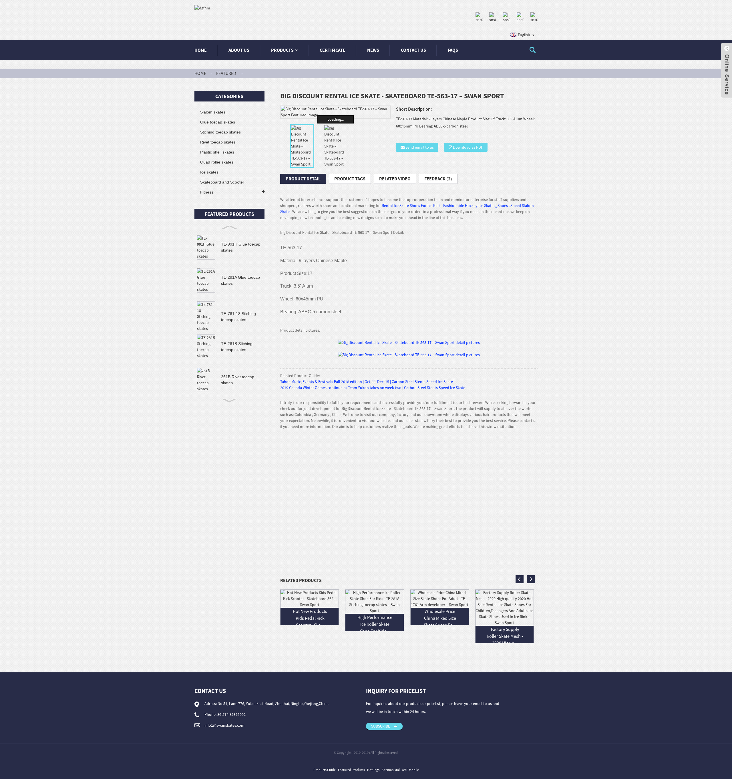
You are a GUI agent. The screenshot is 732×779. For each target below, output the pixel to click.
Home (200, 50)
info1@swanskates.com (224, 725)
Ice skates (209, 172)
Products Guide (324, 770)
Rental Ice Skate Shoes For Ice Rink (411, 205)
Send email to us (419, 147)
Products (282, 50)
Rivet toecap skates (218, 142)
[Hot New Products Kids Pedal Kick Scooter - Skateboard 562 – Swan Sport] (310, 598)
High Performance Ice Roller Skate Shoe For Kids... (374, 624)
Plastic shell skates (217, 152)
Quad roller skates (216, 162)
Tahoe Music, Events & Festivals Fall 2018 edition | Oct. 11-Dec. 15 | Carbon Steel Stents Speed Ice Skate (366, 381)
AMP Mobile (410, 770)
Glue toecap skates (217, 122)
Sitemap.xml (391, 770)
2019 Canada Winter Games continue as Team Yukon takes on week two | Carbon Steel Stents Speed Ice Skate (372, 387)
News (373, 50)
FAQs (453, 50)
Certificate (332, 50)
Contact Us (413, 50)
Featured (226, 73)
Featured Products (351, 770)
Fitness (206, 192)
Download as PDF (468, 147)
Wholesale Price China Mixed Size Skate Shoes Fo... (440, 618)
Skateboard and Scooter (222, 182)
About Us (238, 50)
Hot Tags (373, 770)
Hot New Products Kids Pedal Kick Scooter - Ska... (310, 618)
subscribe (380, 726)
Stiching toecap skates (220, 132)
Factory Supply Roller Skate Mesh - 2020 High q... (505, 636)
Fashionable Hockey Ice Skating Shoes (475, 205)
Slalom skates (212, 112)
